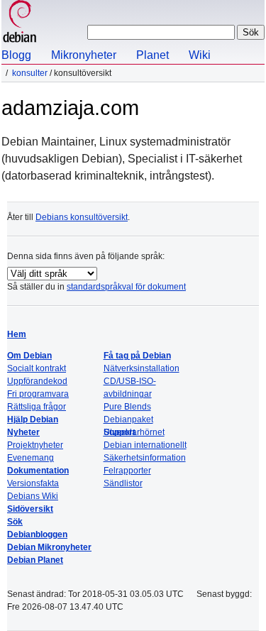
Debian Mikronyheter (49, 547)
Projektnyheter (35, 445)
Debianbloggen (37, 534)
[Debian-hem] (20, 23)
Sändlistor (123, 483)
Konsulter (30, 73)
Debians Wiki (32, 496)
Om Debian (29, 356)
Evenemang (30, 458)
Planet (152, 55)
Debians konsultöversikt (81, 217)
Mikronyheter (83, 55)
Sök (15, 522)
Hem (16, 334)
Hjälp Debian (32, 419)
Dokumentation (38, 471)
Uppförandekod (37, 381)
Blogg (16, 55)
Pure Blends (127, 407)
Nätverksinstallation (141, 368)
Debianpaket (128, 419)
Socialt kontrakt (36, 368)
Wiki (200, 55)
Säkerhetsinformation (145, 458)
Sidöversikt (30, 509)
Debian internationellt (145, 445)
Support (119, 432)
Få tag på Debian (137, 356)
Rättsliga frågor (36, 407)
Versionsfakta (33, 483)
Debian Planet (35, 560)
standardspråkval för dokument (126, 287)
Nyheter (23, 432)
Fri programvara (38, 394)
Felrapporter (127, 471)
